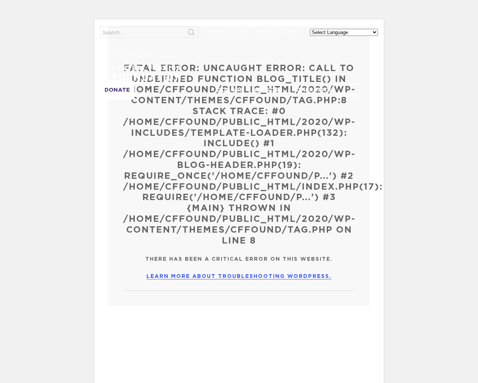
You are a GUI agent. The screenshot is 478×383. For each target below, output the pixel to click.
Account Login (126, 54)
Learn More (351, 90)
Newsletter (276, 32)
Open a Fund (227, 32)
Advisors (267, 90)
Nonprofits (312, 90)
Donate (117, 90)
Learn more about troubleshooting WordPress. (239, 276)
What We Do (189, 90)
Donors (230, 90)
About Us (150, 90)
